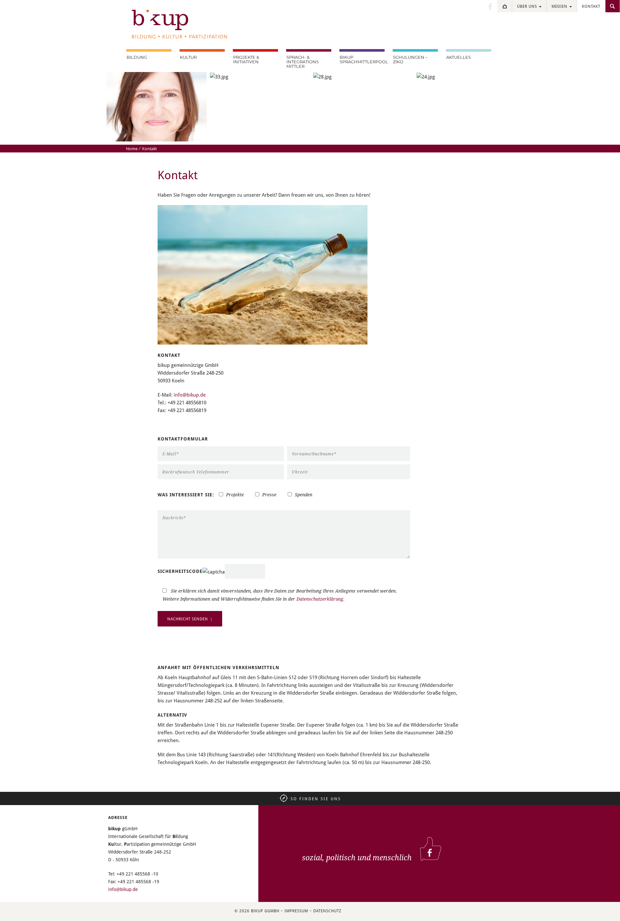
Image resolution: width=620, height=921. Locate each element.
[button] (14, 907)
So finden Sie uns (316, 798)
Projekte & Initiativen (246, 59)
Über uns (527, 6)
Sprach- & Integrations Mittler (302, 62)
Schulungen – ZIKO (410, 59)
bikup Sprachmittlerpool (362, 59)
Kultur (188, 57)
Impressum (296, 910)
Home (132, 148)
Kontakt (591, 6)
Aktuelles (458, 57)
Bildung (137, 57)
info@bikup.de (190, 394)
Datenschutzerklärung (319, 599)
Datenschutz (327, 910)
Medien (560, 6)
